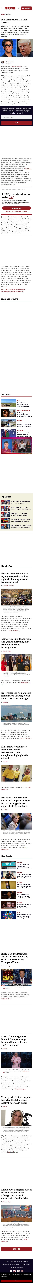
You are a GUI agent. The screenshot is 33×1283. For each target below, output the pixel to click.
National (19, 420)
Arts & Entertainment (23, 410)
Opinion (19, 882)
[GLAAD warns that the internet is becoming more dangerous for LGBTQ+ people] (8, 915)
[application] (16, 445)
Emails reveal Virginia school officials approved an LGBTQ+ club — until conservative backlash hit (16, 1194)
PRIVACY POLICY (16, 1264)
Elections (20, 430)
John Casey (5, 1048)
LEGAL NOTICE (20, 1267)
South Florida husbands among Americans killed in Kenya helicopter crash (23, 406)
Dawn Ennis (5, 1106)
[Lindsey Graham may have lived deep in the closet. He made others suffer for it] (8, 885)
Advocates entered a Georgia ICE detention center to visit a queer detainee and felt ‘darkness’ (24, 426)
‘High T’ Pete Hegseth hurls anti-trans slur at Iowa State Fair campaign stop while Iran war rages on (24, 878)
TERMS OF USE (12, 1267)
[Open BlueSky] (14, 1271)
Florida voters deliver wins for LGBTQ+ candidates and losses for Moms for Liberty (24, 435)
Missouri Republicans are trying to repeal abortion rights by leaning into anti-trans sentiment (15, 578)
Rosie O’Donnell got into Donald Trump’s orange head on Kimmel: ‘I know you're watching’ (14, 1040)
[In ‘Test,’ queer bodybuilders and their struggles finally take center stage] (8, 413)
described (28, 169)
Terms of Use (4, 1276)
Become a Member (16, 208)
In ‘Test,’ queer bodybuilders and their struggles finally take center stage (23, 415)
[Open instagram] (22, 1271)
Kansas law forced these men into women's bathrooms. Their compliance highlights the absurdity (15, 752)
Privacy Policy (26, 1274)
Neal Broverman (10, 61)
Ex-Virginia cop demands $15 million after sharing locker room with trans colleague (16, 695)
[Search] (19, 8)
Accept (16, 1280)
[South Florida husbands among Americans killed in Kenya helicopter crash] (8, 403)
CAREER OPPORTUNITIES (22, 1261)
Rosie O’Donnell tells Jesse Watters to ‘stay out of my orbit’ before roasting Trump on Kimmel (15, 958)
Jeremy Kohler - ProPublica (8, 585)
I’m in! (16, 123)
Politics (8, 14)
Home (3, 14)
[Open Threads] (18, 1271)
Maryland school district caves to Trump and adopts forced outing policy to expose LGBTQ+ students (15, 802)
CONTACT (7, 1261)
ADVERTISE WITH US (6, 1264)
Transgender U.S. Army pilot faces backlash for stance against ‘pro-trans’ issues (16, 1100)
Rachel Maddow (16, 66)
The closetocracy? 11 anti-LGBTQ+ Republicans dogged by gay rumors (21, 509)
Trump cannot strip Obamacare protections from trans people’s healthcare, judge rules (24, 867)
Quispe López (5, 761)
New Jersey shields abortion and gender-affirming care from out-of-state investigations (16, 643)
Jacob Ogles (5, 702)
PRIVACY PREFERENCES (26, 1264)
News (18, 400)
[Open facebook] (11, 1271)
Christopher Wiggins (7, 651)
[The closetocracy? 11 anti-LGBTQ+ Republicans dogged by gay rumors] (5, 508)
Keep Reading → (14, 630)
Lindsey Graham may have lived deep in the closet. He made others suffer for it (24, 887)
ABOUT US (13, 1261)
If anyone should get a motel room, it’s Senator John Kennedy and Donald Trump (24, 907)
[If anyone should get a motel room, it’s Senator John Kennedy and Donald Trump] (8, 905)
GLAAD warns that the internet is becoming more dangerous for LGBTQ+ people (24, 917)
